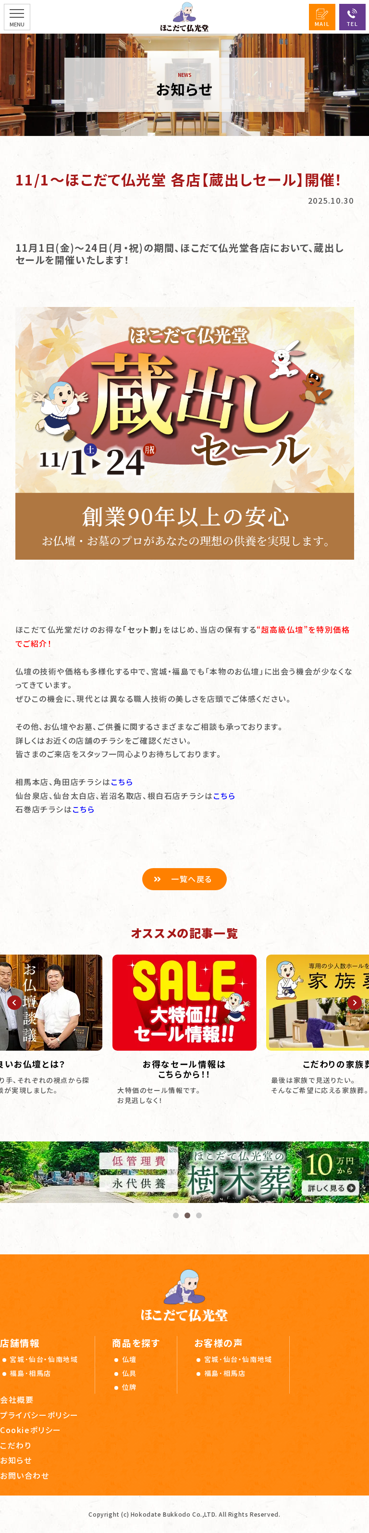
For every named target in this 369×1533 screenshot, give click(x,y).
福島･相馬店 (30, 1373)
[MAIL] (322, 17)
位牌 (129, 1387)
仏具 (129, 1373)
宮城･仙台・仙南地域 (44, 1359)
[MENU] (17, 17)
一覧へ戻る (191, 878)
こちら (122, 781)
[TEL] (352, 17)
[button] (14, 1002)
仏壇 (129, 1359)
